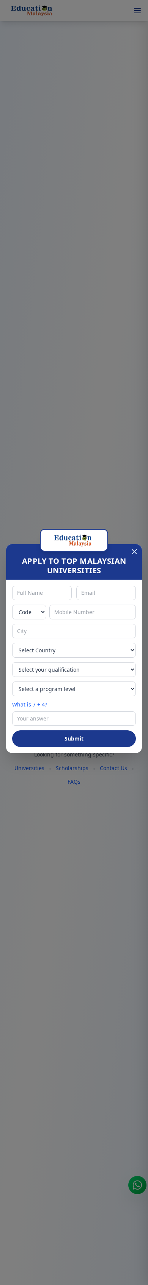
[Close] (134, 551)
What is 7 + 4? (29, 704)
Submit (74, 738)
